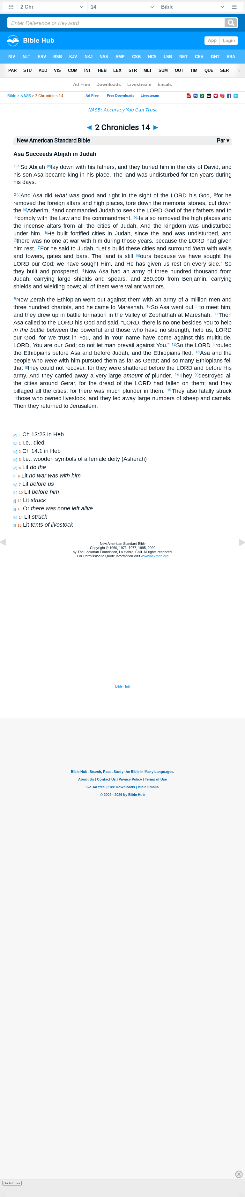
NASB (25, 96)
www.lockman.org (154, 556)
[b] (49, 166)
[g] (138, 255)
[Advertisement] (122, 644)
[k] (196, 375)
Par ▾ (223, 140)
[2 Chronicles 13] (8, 556)
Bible (11, 96)
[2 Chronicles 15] (237, 556)
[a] (18, 166)
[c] (18, 194)
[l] (15, 397)
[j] (26, 367)
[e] (16, 217)
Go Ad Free (12, 1183)
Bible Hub (122, 686)
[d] (25, 209)
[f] (15, 240)
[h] (197, 306)
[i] (214, 344)
